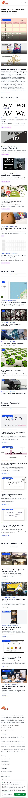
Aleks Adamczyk (4, 144)
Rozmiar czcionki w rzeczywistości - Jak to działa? (13, 749)
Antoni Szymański (5, 199)
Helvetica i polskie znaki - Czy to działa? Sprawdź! (13, 744)
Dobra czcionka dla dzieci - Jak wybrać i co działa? (13, 751)
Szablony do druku (7, 19)
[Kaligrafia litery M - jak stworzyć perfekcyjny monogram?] (14, 60)
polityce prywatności (6, 791)
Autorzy (3, 756)
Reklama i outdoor (6, 44)
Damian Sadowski (5, 117)
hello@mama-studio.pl (8, 730)
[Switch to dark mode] (21, 2)
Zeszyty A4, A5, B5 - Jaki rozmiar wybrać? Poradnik (13, 746)
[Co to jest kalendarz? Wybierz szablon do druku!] (14, 29)
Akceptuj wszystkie (20, 794)
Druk (3, 235)
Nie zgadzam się (8, 794)
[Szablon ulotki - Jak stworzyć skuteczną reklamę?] (14, 48)
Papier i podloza (5, 154)
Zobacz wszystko (14, 101)
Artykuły (4, 734)
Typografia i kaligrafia (6, 56)
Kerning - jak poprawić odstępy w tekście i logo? (12, 741)
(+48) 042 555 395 (7, 727)
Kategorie (4, 768)
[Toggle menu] (25, 2)
